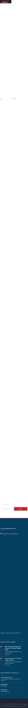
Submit (20, 508)
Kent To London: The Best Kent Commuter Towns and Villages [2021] (13, 648)
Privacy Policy (20, 706)
